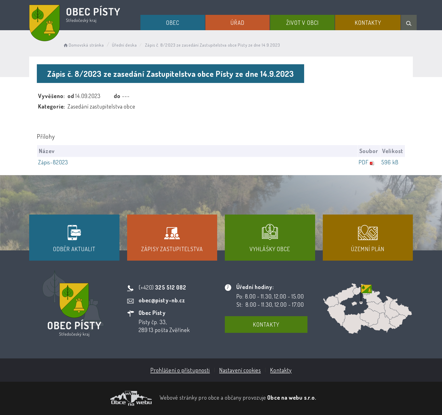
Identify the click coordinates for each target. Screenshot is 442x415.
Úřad (237, 22)
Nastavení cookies (240, 370)
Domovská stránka (86, 45)
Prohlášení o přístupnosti (180, 370)
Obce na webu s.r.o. (291, 397)
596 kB (390, 162)
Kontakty (368, 22)
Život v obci (302, 22)
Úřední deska (124, 45)
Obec (172, 22)
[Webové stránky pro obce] (90, 398)
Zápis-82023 (53, 162)
